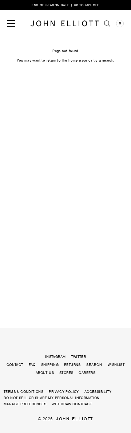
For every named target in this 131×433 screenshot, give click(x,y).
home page (77, 60)
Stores (66, 372)
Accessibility (97, 391)
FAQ (32, 364)
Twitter (78, 356)
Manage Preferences (25, 404)
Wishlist (116, 364)
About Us (45, 372)
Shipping (50, 364)
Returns (72, 364)
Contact (15, 364)
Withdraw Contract (72, 404)
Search (94, 365)
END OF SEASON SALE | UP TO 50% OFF (65, 5)
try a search (104, 60)
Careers (87, 372)
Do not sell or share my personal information (52, 397)
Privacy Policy (64, 391)
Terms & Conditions (23, 391)
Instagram (55, 356)
